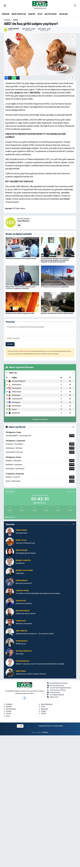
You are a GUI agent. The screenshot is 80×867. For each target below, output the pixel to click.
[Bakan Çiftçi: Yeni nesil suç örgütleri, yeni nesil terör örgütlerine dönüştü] (22, 275)
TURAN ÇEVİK (21, 621)
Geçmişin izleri (21, 533)
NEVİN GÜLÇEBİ (21, 550)
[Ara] (75, 5)
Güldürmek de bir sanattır (26, 613)
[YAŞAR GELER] (10, 602)
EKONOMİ (63, 14)
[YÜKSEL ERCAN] (10, 531)
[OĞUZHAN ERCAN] (10, 662)
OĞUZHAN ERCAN (22, 661)
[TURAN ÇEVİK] (10, 622)
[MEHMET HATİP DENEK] (10, 572)
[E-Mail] (19, 225)
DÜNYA (15, 20)
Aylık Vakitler (11, 517)
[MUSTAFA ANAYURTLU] (10, 652)
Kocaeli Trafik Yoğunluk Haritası (60, 688)
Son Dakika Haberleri (57, 695)
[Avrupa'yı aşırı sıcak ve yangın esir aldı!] (22, 302)
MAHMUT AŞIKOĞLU (23, 560)
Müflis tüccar (21, 644)
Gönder (10, 344)
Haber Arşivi (54, 697)
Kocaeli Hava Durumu (57, 685)
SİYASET (8, 711)
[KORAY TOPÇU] (10, 541)
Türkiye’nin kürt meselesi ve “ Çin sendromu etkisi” (35, 634)
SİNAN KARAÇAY (22, 580)
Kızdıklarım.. (20, 563)
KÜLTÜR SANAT (51, 14)
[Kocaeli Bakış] (40, 4)
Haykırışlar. (20, 573)
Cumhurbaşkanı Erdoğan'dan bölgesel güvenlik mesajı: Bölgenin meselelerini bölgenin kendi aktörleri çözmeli (55, 260)
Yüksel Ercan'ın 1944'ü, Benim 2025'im (31, 674)
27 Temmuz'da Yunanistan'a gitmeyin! (55, 287)
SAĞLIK (43, 711)
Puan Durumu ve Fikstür (58, 690)
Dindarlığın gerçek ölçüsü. (26, 553)
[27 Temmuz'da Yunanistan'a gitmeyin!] (57, 275)
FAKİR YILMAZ (21, 671)
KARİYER (31, 14)
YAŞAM (8, 713)
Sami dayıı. (20, 654)
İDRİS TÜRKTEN (21, 631)
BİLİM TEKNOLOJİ (19, 14)
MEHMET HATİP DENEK (24, 570)
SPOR (40, 14)
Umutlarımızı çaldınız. (24, 603)
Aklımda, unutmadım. (24, 624)
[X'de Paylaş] (10, 78)
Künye (8, 716)
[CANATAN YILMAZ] (10, 592)
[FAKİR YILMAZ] (10, 672)
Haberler (7, 20)
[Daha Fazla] (18, 78)
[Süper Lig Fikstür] (73, 427)
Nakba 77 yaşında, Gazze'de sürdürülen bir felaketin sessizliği (40, 664)
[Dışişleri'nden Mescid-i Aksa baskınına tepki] (57, 302)
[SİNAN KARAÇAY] (10, 582)
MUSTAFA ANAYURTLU (24, 651)
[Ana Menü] (5, 6)
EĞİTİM (43, 713)
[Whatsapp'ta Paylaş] (14, 78)
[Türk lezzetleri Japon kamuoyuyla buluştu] (22, 247)
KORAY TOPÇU (21, 540)
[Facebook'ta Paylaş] (6, 78)
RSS (21, 726)
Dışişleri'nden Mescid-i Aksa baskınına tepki (57, 313)
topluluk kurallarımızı (25, 351)
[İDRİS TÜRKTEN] (10, 632)
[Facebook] (24, 698)
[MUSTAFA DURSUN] (10, 612)
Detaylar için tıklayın (40, 419)
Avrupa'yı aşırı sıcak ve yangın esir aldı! (20, 313)
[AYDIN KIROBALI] (10, 642)
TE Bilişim (45, 732)
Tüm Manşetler (55, 692)
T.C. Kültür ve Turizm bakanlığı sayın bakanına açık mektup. (38, 593)
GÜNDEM (5, 14)
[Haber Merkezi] (11, 222)
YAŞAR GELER (21, 600)
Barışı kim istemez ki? (24, 583)
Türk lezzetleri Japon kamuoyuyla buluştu (21, 258)
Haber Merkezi (23, 221)
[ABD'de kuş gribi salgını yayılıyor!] (40, 54)
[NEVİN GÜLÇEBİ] (10, 552)
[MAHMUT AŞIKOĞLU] (10, 562)
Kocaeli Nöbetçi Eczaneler (59, 683)
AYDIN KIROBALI (22, 641)
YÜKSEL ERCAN (21, 530)
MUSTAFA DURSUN (22, 611)
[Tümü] (73, 524)
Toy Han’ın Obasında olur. (25, 543)
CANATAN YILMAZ (22, 590)
